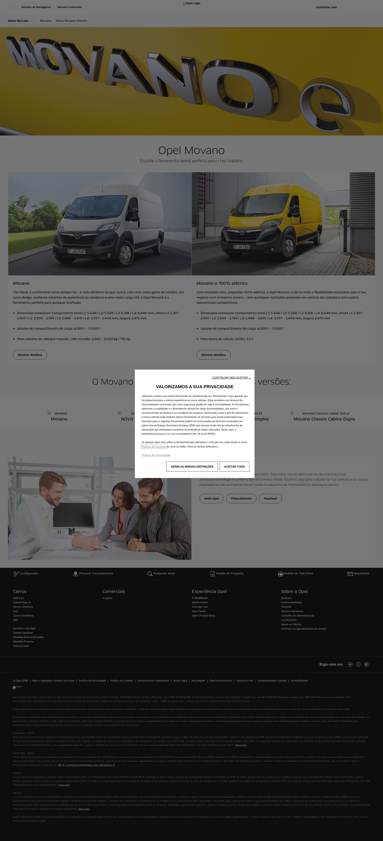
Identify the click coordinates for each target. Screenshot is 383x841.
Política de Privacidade (156, 455)
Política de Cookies (154, 446)
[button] (231, 377)
